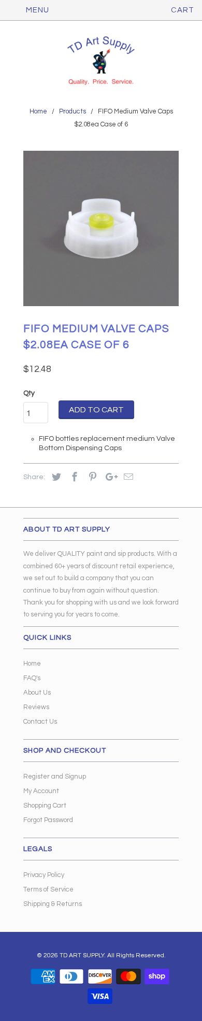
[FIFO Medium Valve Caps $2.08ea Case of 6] (101, 228)
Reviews (36, 707)
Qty (29, 393)
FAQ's (31, 678)
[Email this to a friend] (127, 477)
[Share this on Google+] (108, 477)
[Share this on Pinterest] (91, 477)
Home (32, 663)
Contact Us (40, 721)
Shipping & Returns (52, 904)
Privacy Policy (43, 875)
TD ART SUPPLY (82, 955)
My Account (41, 791)
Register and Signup (54, 776)
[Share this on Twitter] (55, 477)
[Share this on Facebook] (73, 477)
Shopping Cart (44, 805)
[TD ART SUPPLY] (101, 61)
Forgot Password (48, 820)
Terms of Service (48, 889)
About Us (37, 692)
